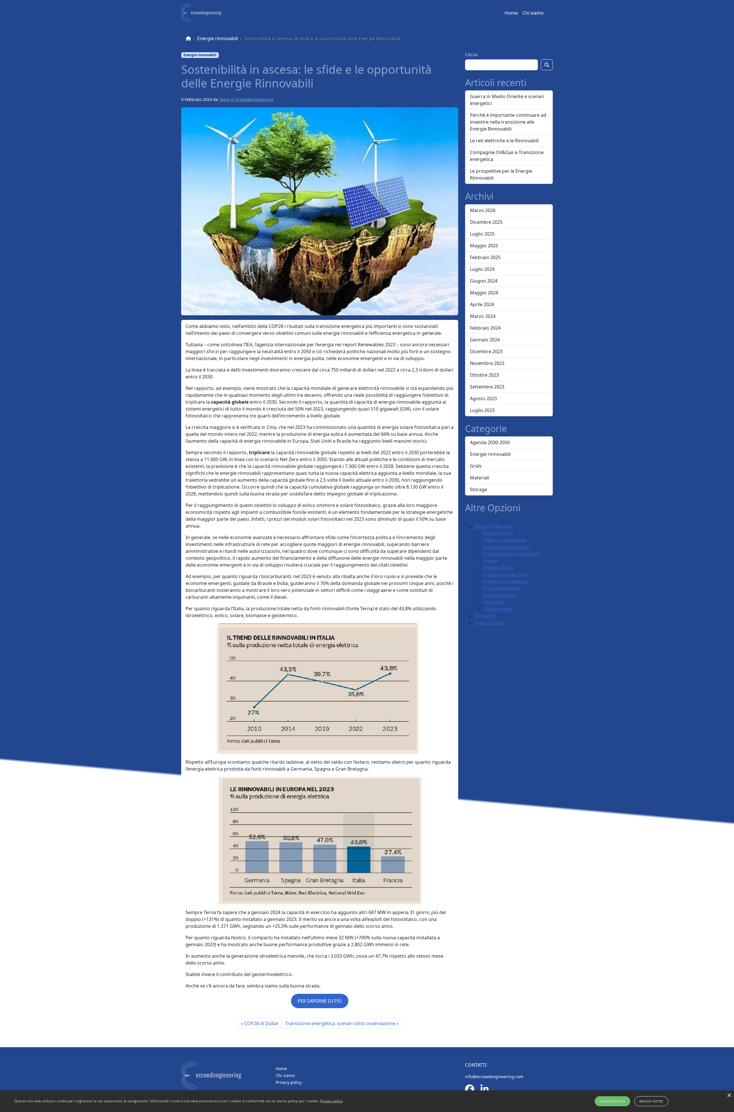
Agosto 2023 (483, 398)
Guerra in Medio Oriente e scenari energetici (507, 99)
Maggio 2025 (484, 245)
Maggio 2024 (484, 292)
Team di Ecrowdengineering (246, 99)
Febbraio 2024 (485, 328)
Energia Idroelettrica (505, 581)
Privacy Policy (488, 622)
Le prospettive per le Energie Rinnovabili (501, 174)
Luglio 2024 (482, 269)
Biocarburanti (498, 533)
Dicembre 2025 (486, 222)
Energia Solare (499, 595)
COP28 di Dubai (261, 1023)
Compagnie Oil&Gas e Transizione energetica (507, 155)
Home (511, 13)
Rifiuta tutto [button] (651, 1101)
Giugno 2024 (483, 281)
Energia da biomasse (506, 547)
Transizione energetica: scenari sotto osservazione (340, 1023)
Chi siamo (533, 13)
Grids (476, 466)
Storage (478, 489)
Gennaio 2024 (485, 340)
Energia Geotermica (505, 574)
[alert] (367, 1101)
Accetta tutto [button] (612, 1101)
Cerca (471, 54)
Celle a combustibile (505, 540)
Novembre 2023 (487, 363)
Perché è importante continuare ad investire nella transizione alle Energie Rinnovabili (508, 122)
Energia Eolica (498, 567)
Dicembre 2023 (486, 351)
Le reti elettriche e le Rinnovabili (504, 140)
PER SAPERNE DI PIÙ (320, 1001)
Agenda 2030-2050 (490, 442)
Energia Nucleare (502, 588)
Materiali (479, 478)
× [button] (729, 1095)
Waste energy (498, 609)
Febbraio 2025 (485, 257)
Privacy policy (289, 1082)
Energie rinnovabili (217, 38)
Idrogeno (493, 602)
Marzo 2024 (482, 316)
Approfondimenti (493, 526)
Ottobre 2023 (484, 375)
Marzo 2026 (482, 210)
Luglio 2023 (482, 410)
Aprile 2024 (482, 304)
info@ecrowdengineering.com (494, 1076)
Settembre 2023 (487, 387)
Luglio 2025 (482, 234)
